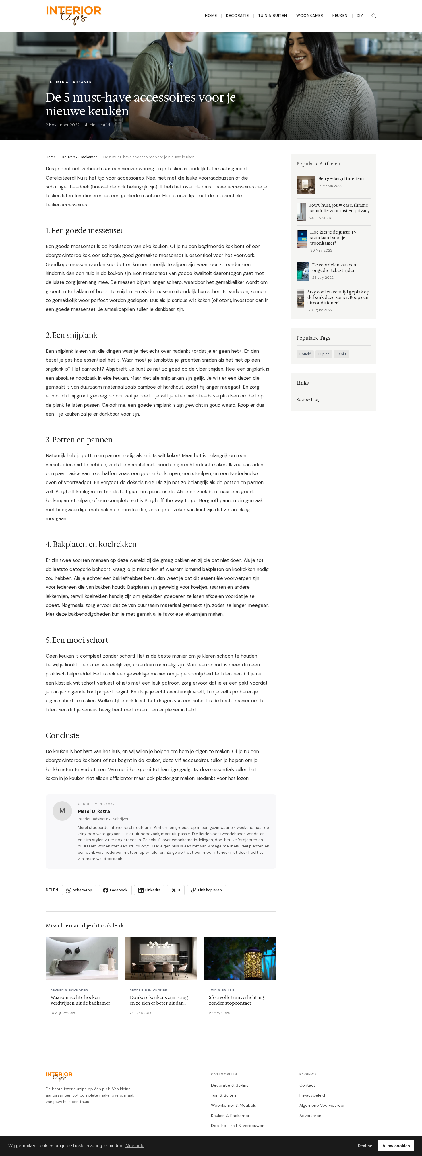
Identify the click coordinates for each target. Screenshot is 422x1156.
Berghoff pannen (217, 500)
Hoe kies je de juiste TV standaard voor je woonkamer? (333, 238)
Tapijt (341, 354)
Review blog (308, 399)
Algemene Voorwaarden (322, 1105)
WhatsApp (82, 890)
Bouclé (305, 354)
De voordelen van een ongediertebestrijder (334, 267)
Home (211, 15)
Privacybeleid (312, 1095)
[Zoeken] (373, 15)
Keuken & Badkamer (79, 157)
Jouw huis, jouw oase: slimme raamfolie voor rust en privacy (339, 208)
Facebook (118, 890)
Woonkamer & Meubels (233, 1105)
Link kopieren (210, 890)
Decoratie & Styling (230, 1085)
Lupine (324, 354)
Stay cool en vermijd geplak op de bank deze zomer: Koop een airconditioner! (338, 297)
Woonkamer (309, 15)
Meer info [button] (134, 1145)
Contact (307, 1085)
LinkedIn (152, 890)
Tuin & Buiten (272, 15)
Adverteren (310, 1115)
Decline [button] (365, 1145)
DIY (360, 15)
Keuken (340, 15)
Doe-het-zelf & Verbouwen (237, 1125)
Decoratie (237, 15)
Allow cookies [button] (396, 1145)
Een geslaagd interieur (341, 179)
